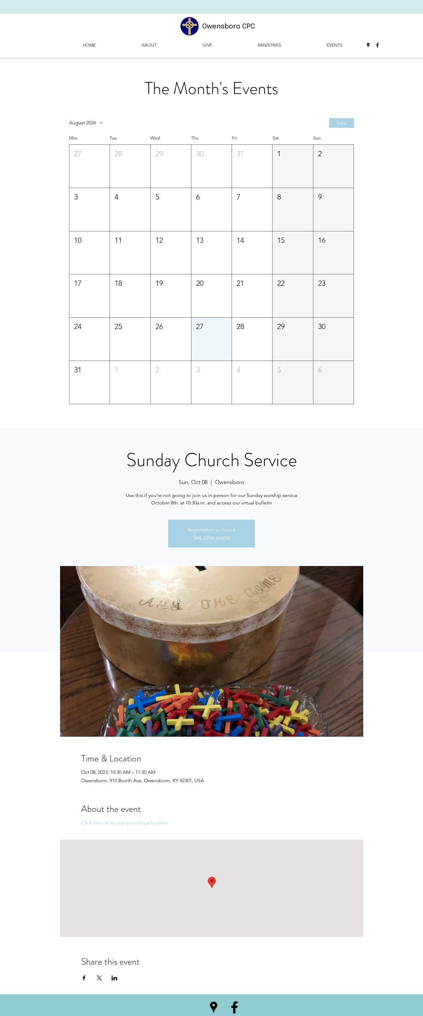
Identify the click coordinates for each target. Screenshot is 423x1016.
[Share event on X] (99, 977)
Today (341, 123)
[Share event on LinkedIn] (114, 977)
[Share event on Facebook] (84, 977)
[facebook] (377, 45)
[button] (89, 166)
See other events (211, 537)
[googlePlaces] (368, 45)
